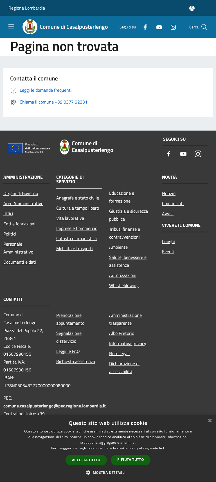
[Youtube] (157, 27)
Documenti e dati (19, 262)
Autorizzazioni (122, 275)
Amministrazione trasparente (125, 319)
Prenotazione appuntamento (70, 319)
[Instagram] (171, 27)
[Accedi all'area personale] (192, 8)
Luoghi (168, 241)
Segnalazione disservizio (69, 337)
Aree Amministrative (23, 203)
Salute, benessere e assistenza (128, 261)
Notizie (169, 193)
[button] (107, 472)
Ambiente (118, 247)
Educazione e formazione (121, 197)
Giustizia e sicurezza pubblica (128, 215)
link (162, 448)
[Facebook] (142, 27)
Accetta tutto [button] (86, 460)
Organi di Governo (20, 193)
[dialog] (108, 448)
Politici (9, 233)
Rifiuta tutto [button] (130, 459)
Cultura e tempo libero (77, 208)
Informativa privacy (127, 343)
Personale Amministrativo (18, 248)
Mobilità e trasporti (74, 248)
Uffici (8, 213)
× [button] (210, 421)
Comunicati (173, 203)
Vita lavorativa (70, 218)
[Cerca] (204, 27)
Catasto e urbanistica (76, 238)
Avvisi (168, 213)
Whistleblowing (124, 285)
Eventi (168, 251)
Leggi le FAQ (68, 351)
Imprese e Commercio (76, 228)
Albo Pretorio (121, 333)
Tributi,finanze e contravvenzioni (124, 233)
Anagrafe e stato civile (77, 197)
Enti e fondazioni (19, 223)
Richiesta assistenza (75, 361)
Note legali (119, 353)
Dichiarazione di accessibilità (124, 367)
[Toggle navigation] (11, 26)
